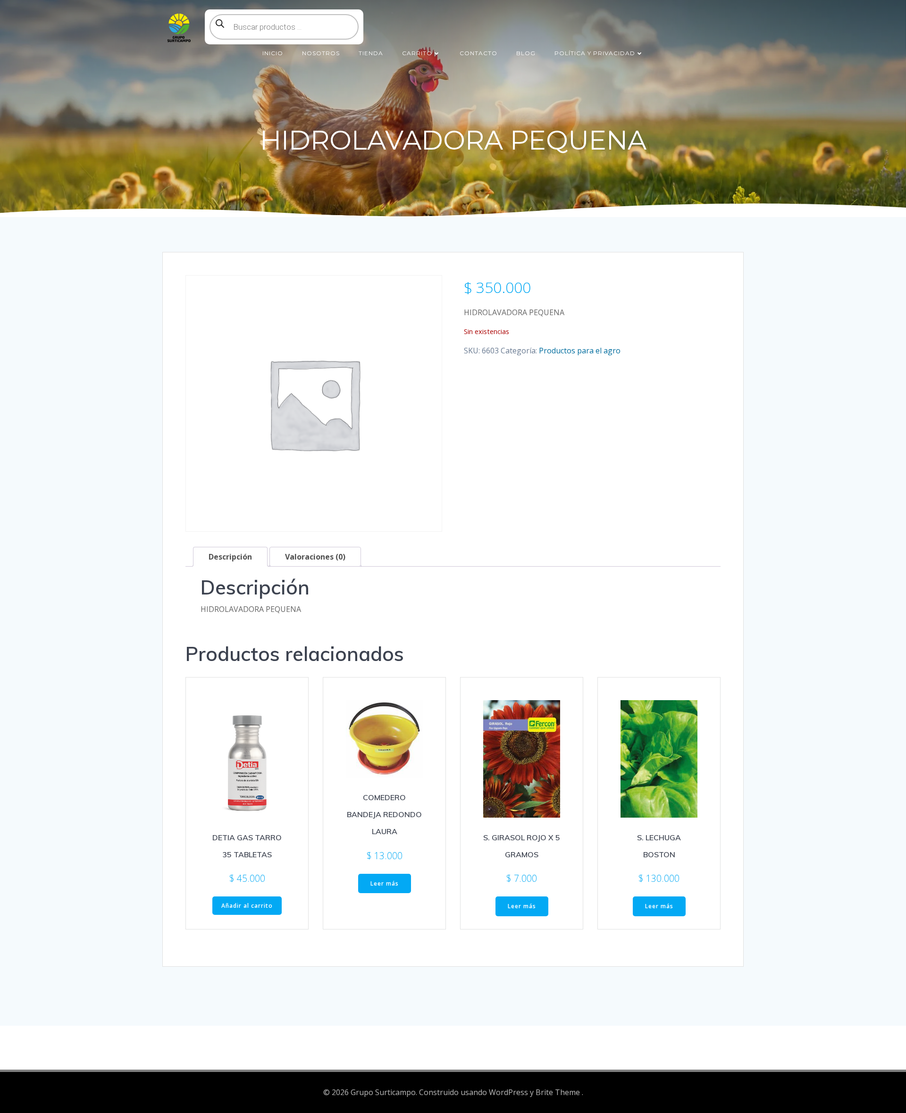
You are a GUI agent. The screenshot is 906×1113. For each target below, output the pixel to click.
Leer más (384, 883)
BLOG (526, 53)
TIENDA (371, 53)
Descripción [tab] (230, 557)
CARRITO (417, 53)
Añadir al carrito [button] (247, 906)
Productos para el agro (580, 350)
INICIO (272, 53)
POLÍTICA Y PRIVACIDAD (594, 53)
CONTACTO (478, 53)
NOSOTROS (321, 53)
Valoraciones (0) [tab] (315, 557)
